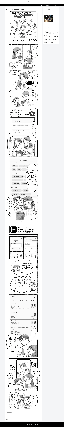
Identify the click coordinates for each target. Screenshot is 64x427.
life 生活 (47, 25)
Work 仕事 (47, 27)
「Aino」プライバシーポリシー (35, 424)
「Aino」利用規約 (27, 424)
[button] (57, 9)
